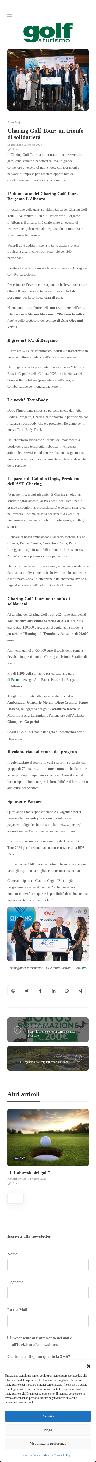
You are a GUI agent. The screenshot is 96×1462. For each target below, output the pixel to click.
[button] (88, 1366)
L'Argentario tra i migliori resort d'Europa (44, 1062)
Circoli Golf (61, 1056)
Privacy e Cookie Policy (56, 1455)
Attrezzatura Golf (38, 1025)
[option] (48, 1146)
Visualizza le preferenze (48, 1443)
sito (84, 968)
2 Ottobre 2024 (33, 144)
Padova (16, 680)
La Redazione (15, 144)
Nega (48, 1430)
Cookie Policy (31, 1455)
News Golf (13, 122)
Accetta (48, 1416)
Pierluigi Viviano (17, 1178)
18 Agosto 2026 (37, 1178)
